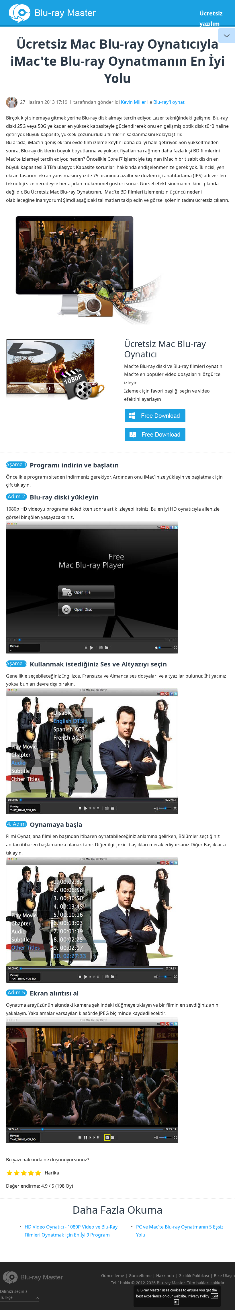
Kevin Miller (133, 102)
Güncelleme (112, 1275)
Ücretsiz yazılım (211, 18)
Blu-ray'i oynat (169, 102)
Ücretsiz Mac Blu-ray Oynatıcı (165, 349)
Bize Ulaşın (224, 1275)
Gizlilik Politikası (194, 1275)
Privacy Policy (198, 1296)
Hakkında (165, 1275)
